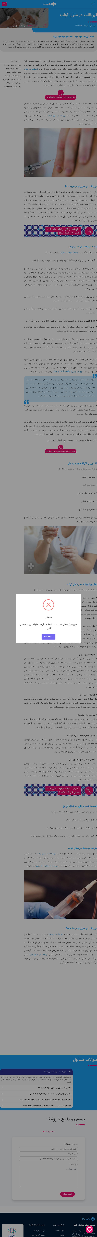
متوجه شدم (48, 636)
